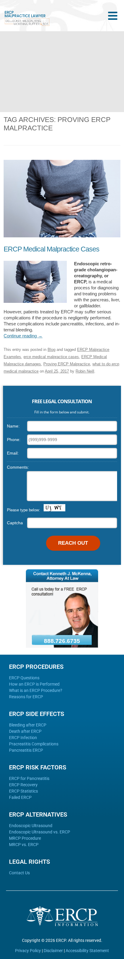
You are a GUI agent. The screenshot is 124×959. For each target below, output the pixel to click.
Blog (51, 349)
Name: (13, 426)
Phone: (13, 439)
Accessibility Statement (87, 950)
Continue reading (23, 335)
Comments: (18, 467)
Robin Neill (85, 371)
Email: (13, 453)
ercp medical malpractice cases (51, 357)
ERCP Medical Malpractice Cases (51, 249)
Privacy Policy (28, 950)
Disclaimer (53, 950)
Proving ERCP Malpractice (66, 364)
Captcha (15, 522)
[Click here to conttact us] (62, 646)
